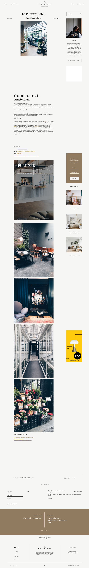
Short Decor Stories (14, 4)
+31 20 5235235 (19, 153)
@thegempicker (44, 538)
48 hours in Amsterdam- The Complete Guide (22, 440)
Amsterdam (19, 477)
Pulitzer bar (36, 126)
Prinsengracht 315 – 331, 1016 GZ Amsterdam (26, 151)
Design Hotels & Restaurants (28, 477)
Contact (78, 4)
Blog (6, 4)
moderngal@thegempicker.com (72, 552)
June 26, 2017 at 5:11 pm (77, 491)
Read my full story (74, 60)
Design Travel (56, 18)
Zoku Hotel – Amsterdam (18, 438)
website (15, 126)
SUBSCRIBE (16, 559)
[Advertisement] (74, 118)
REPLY (50, 498)
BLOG (16, 551)
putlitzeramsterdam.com (22, 148)
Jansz (45, 121)
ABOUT (16, 554)
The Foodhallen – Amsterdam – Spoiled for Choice (23, 437)
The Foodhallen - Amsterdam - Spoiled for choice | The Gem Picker (56, 491)
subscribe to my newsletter (72, 553)
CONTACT (16, 556)
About (72, 4)
